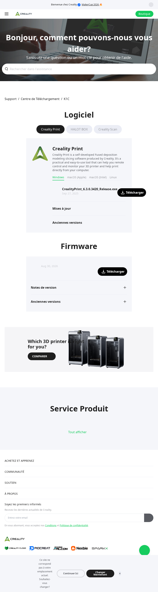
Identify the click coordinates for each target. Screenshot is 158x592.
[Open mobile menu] (7, 14)
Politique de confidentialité (74, 525)
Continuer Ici (70, 573)
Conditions (50, 525)
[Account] (130, 14)
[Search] (122, 14)
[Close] (120, 573)
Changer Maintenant (100, 573)
